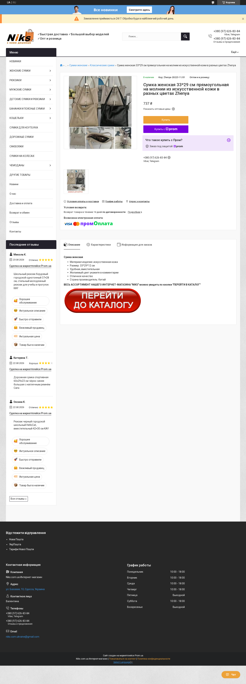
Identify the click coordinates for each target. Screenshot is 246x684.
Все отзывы (17, 498)
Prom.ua (139, 655)
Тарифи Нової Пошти (21, 549)
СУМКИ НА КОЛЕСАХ (22, 156)
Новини (14, 184)
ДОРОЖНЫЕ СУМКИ (21, 136)
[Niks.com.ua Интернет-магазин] (20, 36)
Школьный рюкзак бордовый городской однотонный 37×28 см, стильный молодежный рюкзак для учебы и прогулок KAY (31, 281)
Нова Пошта (16, 539)
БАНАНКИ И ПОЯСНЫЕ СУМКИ (27, 108)
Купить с (160, 129)
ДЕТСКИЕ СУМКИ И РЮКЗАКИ (27, 99)
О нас (13, 193)
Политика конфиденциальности (153, 659)
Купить (166, 119)
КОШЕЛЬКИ (16, 118)
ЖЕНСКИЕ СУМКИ (20, 70)
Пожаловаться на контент (122, 659)
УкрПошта (15, 544)
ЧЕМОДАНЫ (17, 165)
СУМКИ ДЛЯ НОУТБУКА (24, 127)
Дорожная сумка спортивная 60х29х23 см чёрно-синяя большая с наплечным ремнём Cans (32, 382)
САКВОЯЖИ (16, 146)
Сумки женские (78, 65)
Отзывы (14, 222)
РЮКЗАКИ (15, 80)
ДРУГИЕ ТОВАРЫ (20, 174)
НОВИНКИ (15, 61)
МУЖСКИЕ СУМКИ (20, 89)
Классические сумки (102, 65)
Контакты (15, 231)
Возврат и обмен (20, 212)
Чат (233, 674)
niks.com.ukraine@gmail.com (22, 636)
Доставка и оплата (21, 203)
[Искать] (185, 36)
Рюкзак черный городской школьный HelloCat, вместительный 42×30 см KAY (31, 425)
